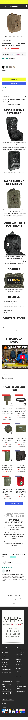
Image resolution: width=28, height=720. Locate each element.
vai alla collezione (14, 503)
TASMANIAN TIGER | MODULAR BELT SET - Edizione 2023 (20, 411)
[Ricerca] (5, 6)
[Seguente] (25, 37)
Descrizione (5, 96)
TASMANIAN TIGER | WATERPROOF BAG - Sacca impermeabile (7, 467)
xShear (11, 211)
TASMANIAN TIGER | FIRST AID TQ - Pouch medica (21, 493)
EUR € (4, 699)
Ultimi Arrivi (4, 649)
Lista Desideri (5, 652)
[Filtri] (3, 562)
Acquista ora (14, 83)
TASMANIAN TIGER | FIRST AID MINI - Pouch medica (7, 493)
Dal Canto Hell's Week (7, 675)
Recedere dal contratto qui (19, 665)
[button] (5, 58)
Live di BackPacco (6, 666)
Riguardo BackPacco (21, 649)
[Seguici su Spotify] (10, 693)
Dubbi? (6, 374)
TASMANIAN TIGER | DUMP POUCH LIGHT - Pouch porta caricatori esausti (7, 412)
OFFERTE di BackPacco (5, 656)
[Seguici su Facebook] (3, 689)
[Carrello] (25, 6)
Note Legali (18, 676)
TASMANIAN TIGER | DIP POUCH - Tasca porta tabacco (7, 440)
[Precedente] (2, 37)
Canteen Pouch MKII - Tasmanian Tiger (20, 466)
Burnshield (20, 263)
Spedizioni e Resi (9, 378)
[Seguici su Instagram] (10, 689)
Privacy (17, 671)
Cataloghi (18, 657)
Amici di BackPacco (6, 672)
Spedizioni (18, 668)
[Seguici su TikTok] (7, 693)
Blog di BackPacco (6, 669)
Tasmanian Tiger (6, 40)
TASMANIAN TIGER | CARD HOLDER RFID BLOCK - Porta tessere (20, 440)
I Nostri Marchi (5, 659)
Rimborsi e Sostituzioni (18, 660)
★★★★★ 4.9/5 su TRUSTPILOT (20, 653)
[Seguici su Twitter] (7, 689)
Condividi (4, 90)
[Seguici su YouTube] (3, 693)
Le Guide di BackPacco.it (5, 663)
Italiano (10, 699)
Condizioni (18, 674)
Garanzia (6, 381)
